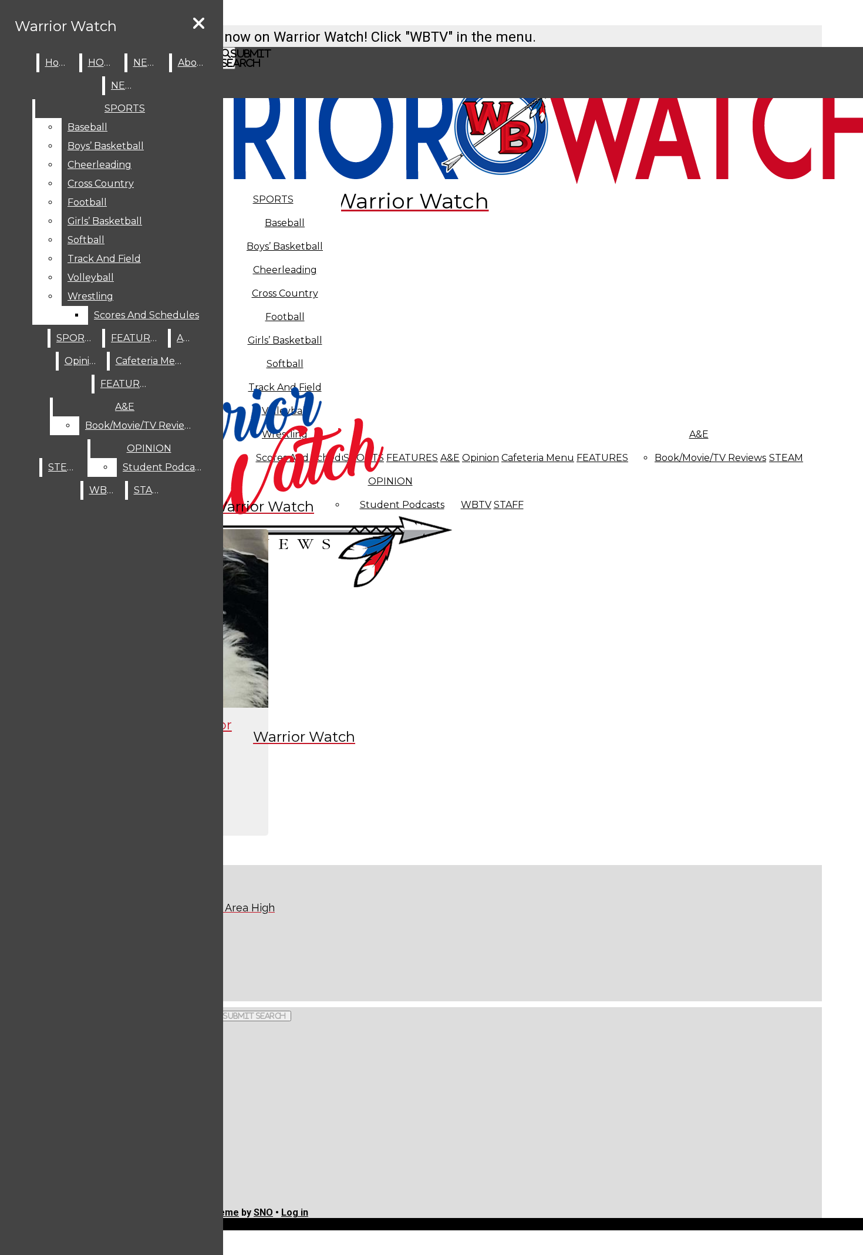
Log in (294, 1212)
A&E (699, 434)
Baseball (285, 222)
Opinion (480, 457)
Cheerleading (100, 164)
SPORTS (273, 199)
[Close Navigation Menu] (198, 24)
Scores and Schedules (146, 315)
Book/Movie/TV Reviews (710, 457)
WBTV (476, 504)
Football (87, 202)
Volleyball (91, 277)
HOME (103, 62)
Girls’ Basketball (105, 221)
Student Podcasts (165, 467)
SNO (263, 1212)
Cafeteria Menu (537, 457)
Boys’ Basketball (285, 246)
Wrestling (90, 296)
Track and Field (104, 258)
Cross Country (101, 183)
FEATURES (602, 457)
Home (59, 62)
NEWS (148, 62)
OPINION (149, 448)
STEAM (786, 457)
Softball (86, 239)
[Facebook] (250, 952)
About (193, 62)
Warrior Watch (66, 26)
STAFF (509, 504)
